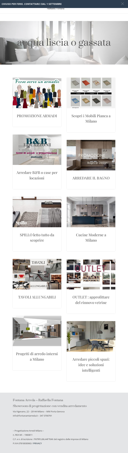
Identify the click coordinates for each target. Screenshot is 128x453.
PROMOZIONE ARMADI (37, 115)
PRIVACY (37, 443)
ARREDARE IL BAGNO (91, 177)
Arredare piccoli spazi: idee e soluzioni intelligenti (91, 365)
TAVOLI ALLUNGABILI (37, 296)
